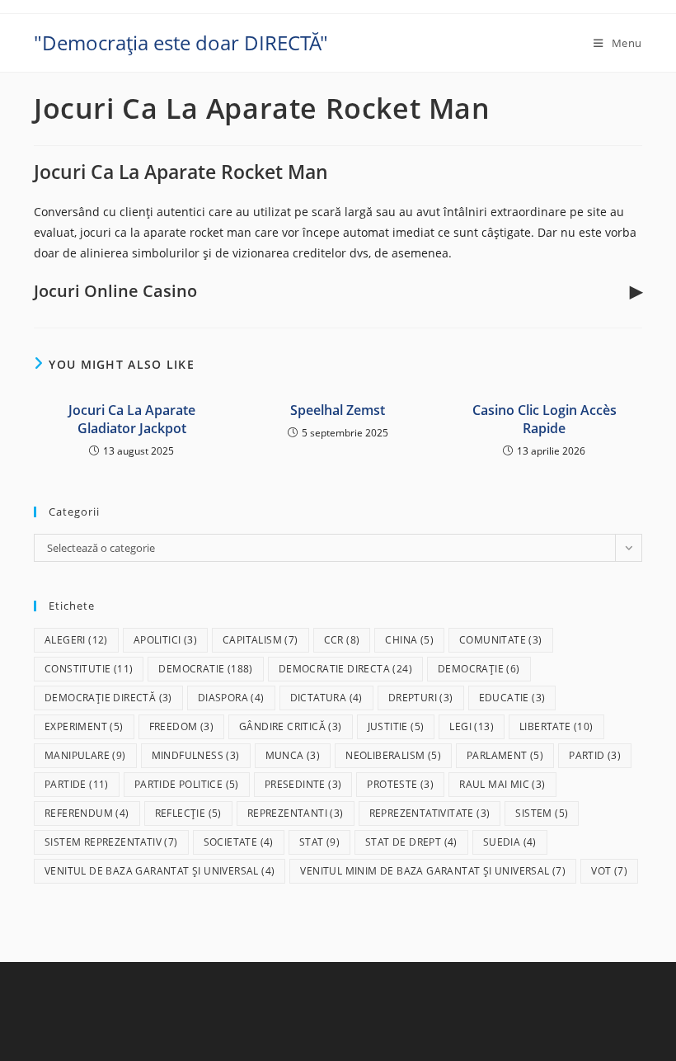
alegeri (76, 640)
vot (609, 871)
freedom (181, 726)
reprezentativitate (430, 813)
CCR (342, 640)
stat (319, 842)
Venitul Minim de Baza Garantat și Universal (433, 871)
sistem (541, 813)
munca (293, 755)
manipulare (85, 755)
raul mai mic (502, 784)
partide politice (186, 784)
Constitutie (89, 669)
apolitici (165, 640)
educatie (512, 698)
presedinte (303, 784)
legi (471, 726)
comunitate (500, 640)
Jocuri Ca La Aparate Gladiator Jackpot (131, 419)
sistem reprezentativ (111, 842)
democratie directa (345, 669)
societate (239, 842)
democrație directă (108, 698)
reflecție (188, 813)
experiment (84, 726)
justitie (396, 726)
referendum (87, 813)
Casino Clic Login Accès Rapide (544, 419)
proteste (400, 784)
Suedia (510, 842)
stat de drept (411, 842)
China (409, 640)
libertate (556, 726)
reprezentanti (295, 813)
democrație (479, 669)
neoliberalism (393, 755)
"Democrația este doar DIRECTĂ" (181, 42)
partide (77, 784)
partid (595, 755)
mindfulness (196, 755)
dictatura (326, 698)
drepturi (420, 698)
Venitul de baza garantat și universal (160, 871)
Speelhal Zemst (337, 410)
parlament (505, 755)
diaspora (231, 698)
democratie (205, 669)
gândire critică (290, 726)
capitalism (260, 640)
